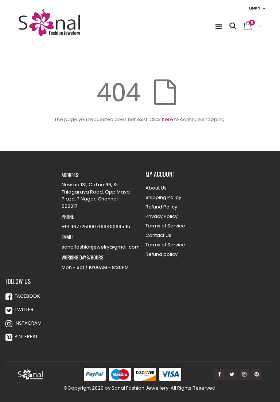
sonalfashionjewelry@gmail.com (101, 246)
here (167, 119)
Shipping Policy (163, 197)
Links (254, 8)
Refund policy (161, 254)
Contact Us (158, 235)
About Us (156, 187)
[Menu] (218, 26)
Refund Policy (161, 206)
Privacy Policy (161, 216)
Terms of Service (165, 225)
